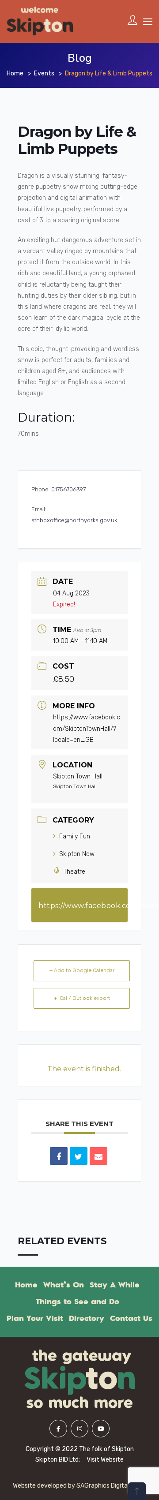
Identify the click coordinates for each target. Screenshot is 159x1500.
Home (15, 73)
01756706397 (68, 489)
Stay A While (115, 1284)
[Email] (98, 1156)
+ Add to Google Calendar (81, 970)
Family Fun (74, 836)
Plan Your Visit (35, 1318)
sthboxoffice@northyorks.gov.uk (74, 520)
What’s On (63, 1284)
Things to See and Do (77, 1301)
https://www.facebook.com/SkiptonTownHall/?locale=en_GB (86, 729)
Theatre (74, 871)
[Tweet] (78, 1156)
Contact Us (131, 1318)
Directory (86, 1318)
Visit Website (105, 1459)
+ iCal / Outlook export (82, 998)
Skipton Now (77, 854)
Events (44, 73)
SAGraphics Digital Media (111, 1485)
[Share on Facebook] (59, 1156)
